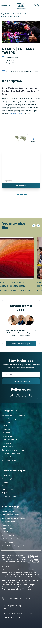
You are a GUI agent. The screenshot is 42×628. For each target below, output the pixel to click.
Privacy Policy (17, 613)
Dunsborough (7, 479)
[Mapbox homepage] (7, 181)
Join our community (21, 381)
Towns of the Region (14, 470)
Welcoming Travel (8, 521)
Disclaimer (28, 613)
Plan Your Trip (10, 506)
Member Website (12, 598)
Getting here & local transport (13, 518)
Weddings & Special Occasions (13, 539)
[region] (21, 166)
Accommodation (8, 511)
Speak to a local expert (21, 343)
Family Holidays (7, 436)
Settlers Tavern (15, 113)
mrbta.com (28, 589)
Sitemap (7, 613)
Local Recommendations (11, 453)
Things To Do (9, 410)
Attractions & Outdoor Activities (14, 415)
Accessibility (6, 525)
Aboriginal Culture (8, 457)
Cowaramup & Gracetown (11, 486)
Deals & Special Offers (10, 514)
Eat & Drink (6, 422)
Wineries (5, 426)
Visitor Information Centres (12, 532)
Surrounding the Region (10, 496)
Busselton (6, 475)
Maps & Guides (7, 528)
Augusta (5, 493)
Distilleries (6, 433)
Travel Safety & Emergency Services (15, 546)
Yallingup (5, 482)
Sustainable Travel (9, 460)
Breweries (6, 429)
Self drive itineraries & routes (13, 450)
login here (26, 598)
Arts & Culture (7, 443)
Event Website (21, 194)
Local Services (7, 542)
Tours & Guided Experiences (12, 419)
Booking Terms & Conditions (13, 617)
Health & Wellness (8, 446)
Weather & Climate (9, 535)
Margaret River (7, 489)
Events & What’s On (9, 439)
